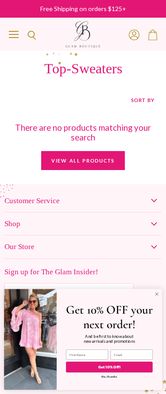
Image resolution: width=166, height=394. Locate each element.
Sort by (142, 100)
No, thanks (109, 376)
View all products (83, 160)
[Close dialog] (156, 294)
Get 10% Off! (109, 367)
